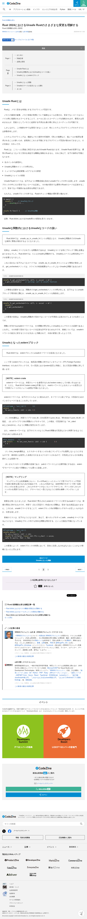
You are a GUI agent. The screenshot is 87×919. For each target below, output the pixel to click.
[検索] (4, 9)
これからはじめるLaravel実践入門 (44, 677)
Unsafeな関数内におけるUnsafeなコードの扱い (34, 72)
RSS (52, 643)
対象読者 (20, 58)
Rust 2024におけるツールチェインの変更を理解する (25, 612)
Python (62, 9)
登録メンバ (39, 640)
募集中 (69, 640)
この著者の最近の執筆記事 (24, 656)
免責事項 (12, 893)
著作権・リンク (14, 887)
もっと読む (9, 617)
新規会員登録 (44, 789)
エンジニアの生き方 (49, 9)
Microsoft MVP (52, 668)
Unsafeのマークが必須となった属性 (29, 85)
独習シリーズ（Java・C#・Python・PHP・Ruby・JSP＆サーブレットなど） (48, 671)
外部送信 (12, 906)
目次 (43, 48)
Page (7, 58)
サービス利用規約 (14, 900)
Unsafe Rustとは (23, 68)
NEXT (79, 569)
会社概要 (12, 896)
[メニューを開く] (3, 3)
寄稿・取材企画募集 (23, 837)
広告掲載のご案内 (65, 837)
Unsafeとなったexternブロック (28, 75)
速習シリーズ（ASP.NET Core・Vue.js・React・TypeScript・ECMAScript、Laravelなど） (48, 674)
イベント (50, 847)
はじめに (20, 55)
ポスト (72, 595)
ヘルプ (11, 884)
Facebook (50, 645)
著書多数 (28, 680)
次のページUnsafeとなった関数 (43, 559)
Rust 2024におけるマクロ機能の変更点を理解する (24, 608)
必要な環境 (21, 61)
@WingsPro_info (62, 643)
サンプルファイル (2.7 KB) (24, 39)
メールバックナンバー (45, 783)
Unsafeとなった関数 (24, 82)
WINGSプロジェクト (23, 635)
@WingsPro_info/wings (23, 645)
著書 (38, 643)
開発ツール (72, 9)
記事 (43, 643)
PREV (7, 569)
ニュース (6, 847)
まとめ (19, 89)
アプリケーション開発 (21, 9)
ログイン (44, 795)
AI (10, 9)
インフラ (36, 9)
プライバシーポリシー (16, 903)
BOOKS (72, 847)
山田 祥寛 (26, 31)
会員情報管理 (13, 890)
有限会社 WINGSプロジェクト (50, 635)
